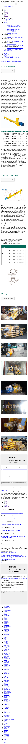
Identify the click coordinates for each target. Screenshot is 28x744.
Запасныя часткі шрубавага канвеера (16, 37)
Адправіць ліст (4, 561)
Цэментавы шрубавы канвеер (14, 35)
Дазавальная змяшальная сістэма (15, 48)
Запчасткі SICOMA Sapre (13, 31)
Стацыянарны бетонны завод (14, 26)
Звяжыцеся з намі (8, 50)
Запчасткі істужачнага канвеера (15, 45)
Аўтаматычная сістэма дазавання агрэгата (11, 553)
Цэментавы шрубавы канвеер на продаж (11, 61)
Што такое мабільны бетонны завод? (11, 524)
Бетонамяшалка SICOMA (13, 29)
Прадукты (6, 54)
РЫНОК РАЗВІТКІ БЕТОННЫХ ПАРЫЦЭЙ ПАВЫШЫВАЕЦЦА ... (13, 537)
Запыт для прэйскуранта (7, 551)
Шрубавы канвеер (8, 56)
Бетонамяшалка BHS (12, 30)
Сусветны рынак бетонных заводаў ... (11, 530)
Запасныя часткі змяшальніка (14, 49)
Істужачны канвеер (11, 44)
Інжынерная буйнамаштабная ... (9, 518)
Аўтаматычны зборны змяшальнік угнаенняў (11, 555)
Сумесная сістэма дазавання (18, 557)
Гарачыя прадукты (5, 552)
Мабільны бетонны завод (13, 25)
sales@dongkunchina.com (10, 19)
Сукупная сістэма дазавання (8, 559)
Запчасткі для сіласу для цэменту (15, 41)
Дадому (5, 22)
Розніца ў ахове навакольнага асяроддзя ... (12, 513)
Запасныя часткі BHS (12, 33)
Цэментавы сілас (11, 40)
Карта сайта (14, 552)
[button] (8, 71)
